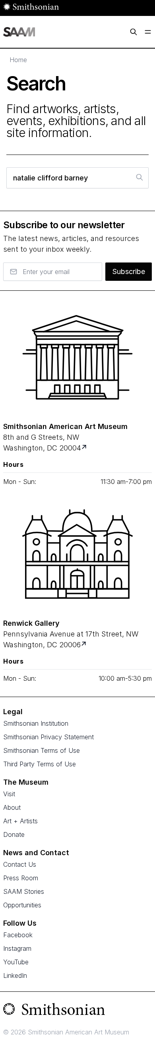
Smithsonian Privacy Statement (48, 737)
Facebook (18, 935)
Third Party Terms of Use (39, 764)
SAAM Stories (23, 891)
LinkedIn (15, 975)
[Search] (134, 32)
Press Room (20, 878)
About (12, 807)
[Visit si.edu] (77, 1011)
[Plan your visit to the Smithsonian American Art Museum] (77, 357)
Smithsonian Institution (35, 723)
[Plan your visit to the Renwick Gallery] (77, 554)
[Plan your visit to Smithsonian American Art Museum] (84, 447)
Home (18, 60)
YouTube (16, 962)
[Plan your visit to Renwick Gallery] (84, 644)
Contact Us (19, 864)
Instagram (17, 948)
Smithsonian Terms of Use (41, 750)
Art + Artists (20, 821)
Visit (9, 794)
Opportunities (22, 905)
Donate (14, 834)
